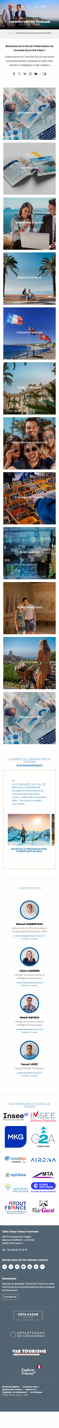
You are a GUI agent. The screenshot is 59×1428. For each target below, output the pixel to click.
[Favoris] (29, 7)
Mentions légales (10, 1386)
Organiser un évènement (14, 1392)
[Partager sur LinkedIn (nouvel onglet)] (24, 74)
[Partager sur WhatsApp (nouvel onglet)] (30, 74)
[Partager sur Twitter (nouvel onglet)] (19, 74)
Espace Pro (30, 1389)
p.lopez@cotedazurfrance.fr (29, 1072)
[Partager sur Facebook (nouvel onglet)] (13, 74)
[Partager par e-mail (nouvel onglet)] (35, 74)
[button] (36, 7)
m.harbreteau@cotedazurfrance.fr (29, 936)
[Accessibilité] (23, 7)
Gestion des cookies (12, 1389)
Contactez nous (30, 1386)
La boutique (36, 1392)
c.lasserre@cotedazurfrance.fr (29, 982)
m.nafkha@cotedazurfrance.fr (29, 1029)
